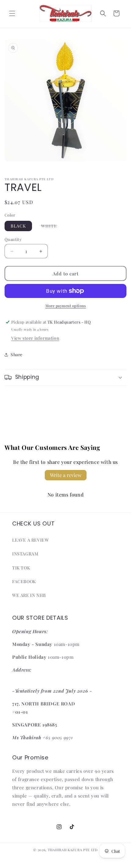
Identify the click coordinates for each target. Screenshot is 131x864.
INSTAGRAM (25, 554)
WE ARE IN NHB (29, 595)
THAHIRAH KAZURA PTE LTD (73, 850)
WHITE (52, 227)
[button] (12, 13)
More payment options (65, 305)
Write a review (65, 475)
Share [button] (17, 354)
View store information (35, 338)
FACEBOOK (24, 581)
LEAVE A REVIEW (30, 540)
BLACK (18, 226)
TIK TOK (21, 568)
